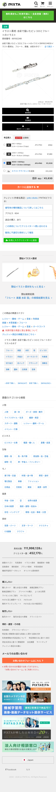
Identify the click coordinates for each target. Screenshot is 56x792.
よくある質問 (40, 592)
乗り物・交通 (10, 475)
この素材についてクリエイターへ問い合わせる (26, 226)
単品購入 (7, 137)
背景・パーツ (10, 525)
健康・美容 (33, 417)
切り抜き (9, 363)
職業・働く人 (29, 442)
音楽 (29, 319)
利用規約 (5, 630)
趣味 (15, 369)
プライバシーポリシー (20, 630)
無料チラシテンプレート (11, 604)
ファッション (33, 481)
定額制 (22, 138)
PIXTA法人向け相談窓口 (33, 604)
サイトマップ (42, 642)
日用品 (7, 487)
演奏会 (44, 363)
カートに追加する (26, 187)
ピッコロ (43, 350)
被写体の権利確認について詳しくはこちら (24, 207)
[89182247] (17, 383)
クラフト (20, 531)
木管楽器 (13, 322)
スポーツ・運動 (11, 423)
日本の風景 (9, 506)
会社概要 (30, 642)
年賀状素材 (38, 567)
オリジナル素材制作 (31, 571)
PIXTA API (28, 600)
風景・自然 (42, 487)
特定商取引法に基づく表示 (39, 638)
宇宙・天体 (9, 500)
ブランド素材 (26, 567)
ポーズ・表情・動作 (34, 412)
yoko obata (32, 198)
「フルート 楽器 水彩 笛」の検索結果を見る (27, 297)
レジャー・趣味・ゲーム (13, 319)
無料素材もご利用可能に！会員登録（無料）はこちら (28, 15)
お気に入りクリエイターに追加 (22, 240)
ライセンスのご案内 (10, 596)
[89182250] (40, 383)
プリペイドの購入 (25, 592)
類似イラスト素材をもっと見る (27, 286)
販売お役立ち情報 (20, 617)
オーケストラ (39, 326)
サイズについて (26, 596)
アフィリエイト (36, 617)
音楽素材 (5, 567)
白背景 (24, 369)
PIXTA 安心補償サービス (11, 600)
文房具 (19, 487)
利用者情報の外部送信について (14, 638)
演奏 (7, 369)
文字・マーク (27, 525)
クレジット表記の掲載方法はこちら (18, 334)
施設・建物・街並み (28, 506)
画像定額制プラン (37, 588)
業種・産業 (45, 442)
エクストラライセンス (20, 171)
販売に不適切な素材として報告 (19, 232)
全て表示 (48, 46)
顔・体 (17, 412)
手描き (20, 357)
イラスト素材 (30, 563)
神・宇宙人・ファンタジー (29, 462)
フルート (23, 322)
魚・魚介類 (22, 456)
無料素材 (15, 567)
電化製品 (8, 481)
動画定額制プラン (9, 592)
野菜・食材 (43, 475)
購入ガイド (6, 588)
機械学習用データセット (11, 571)
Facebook (11, 769)
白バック (20, 363)
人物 (6, 412)
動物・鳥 (8, 456)
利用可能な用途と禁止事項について (21, 330)
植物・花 (8, 462)
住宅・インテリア (11, 512)
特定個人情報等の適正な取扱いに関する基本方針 (21, 634)
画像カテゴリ (7, 563)
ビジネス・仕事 (11, 442)
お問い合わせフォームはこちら (27, 660)
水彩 (27, 350)
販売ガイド (6, 617)
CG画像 (7, 531)
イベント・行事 (11, 429)
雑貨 (29, 487)
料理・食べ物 (27, 475)
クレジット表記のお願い (11, 646)
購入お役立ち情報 (20, 588)
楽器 (4, 322)
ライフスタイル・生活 (13, 417)
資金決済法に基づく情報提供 (13, 642)
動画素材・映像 (43, 563)
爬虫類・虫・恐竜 (40, 456)
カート (42, 6)
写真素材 (18, 563)
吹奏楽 (36, 319)
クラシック (33, 363)
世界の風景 (32, 500)
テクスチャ (43, 525)
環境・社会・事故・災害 (35, 512)
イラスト (9, 357)
